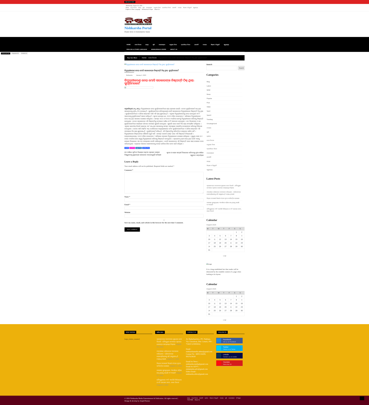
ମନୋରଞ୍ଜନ (149, 7)
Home (127, 7)
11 (214, 239)
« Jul (224, 256)
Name (127, 197)
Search (209, 64)
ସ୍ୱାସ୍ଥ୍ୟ (195, 7)
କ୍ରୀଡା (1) (24, 53)
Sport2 (209, 115)
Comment (128, 170)
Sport (208, 111)
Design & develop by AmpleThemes (137, 401)
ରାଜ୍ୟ (139, 7)
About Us (157, 9)
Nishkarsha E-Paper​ (147, 9)
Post (208, 102)
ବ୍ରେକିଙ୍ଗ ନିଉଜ (166, 7)
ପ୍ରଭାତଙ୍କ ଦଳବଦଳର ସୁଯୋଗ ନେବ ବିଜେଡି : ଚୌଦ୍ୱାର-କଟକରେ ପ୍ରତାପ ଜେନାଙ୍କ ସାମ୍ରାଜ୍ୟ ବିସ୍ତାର (169, 341)
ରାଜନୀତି (174, 7)
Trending (210, 119)
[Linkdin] (242, 5)
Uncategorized (212, 123)
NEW (208, 90)
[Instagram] (240, 5)
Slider (126, 147)
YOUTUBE (190, 400)
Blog (208, 82)
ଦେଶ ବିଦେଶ (133, 7)
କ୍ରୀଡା (209, 136)
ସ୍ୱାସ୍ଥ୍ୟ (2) (16, 53)
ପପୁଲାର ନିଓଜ (157, 7)
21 (231, 243)
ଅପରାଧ (180, 7)
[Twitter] (237, 5)
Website (127, 212)
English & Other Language (133, 9)
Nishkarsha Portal (137, 28)
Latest (209, 86)
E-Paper (238, 398)
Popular (209, 98)
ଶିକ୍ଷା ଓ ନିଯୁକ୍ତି (187, 7)
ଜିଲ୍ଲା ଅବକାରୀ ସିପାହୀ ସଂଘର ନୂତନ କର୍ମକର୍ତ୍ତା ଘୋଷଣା (223, 198)
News (209, 94)
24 (209, 246)
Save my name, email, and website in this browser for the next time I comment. (153, 223)
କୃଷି (144, 7)
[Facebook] (234, 5)
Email (127, 205)
